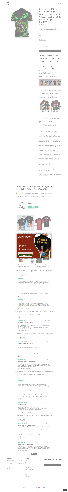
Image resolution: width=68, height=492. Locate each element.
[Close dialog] (50, 234)
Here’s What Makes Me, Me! (25, 255)
